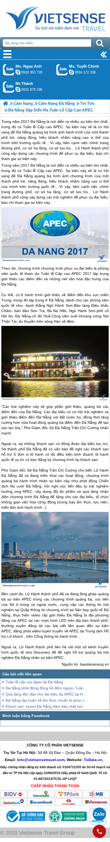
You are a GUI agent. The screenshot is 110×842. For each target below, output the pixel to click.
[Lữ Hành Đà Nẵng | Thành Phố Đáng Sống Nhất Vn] (5, 103)
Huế (47, 316)
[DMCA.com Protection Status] (97, 823)
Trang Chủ (55, 17)
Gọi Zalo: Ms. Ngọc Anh (9, 70)
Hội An (7, 316)
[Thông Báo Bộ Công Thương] (25, 823)
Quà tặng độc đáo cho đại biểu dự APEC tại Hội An (47, 694)
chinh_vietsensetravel (71, 72)
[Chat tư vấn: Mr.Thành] (18, 89)
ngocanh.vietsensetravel (18, 72)
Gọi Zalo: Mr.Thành (9, 87)
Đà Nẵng (37, 165)
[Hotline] (99, 831)
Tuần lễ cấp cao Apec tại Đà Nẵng (34, 682)
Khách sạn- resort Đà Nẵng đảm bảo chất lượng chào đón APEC (47, 706)
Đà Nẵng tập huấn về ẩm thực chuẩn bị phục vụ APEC (47, 700)
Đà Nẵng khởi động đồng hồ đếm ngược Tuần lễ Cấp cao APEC (47, 688)
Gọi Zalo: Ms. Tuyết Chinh (62, 70)
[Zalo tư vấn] (99, 814)
